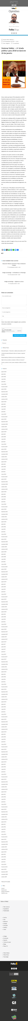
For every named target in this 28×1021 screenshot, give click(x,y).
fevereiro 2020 (4, 566)
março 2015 (3, 714)
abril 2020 (3, 561)
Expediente (6, 908)
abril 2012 (3, 801)
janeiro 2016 (3, 689)
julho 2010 (3, 854)
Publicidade (6, 910)
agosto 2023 (3, 461)
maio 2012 (3, 799)
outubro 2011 (4, 816)
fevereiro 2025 (4, 416)
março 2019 (3, 594)
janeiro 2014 (3, 749)
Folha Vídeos (6, 953)
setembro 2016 (4, 669)
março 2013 (3, 774)
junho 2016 (3, 676)
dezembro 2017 (4, 631)
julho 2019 (3, 584)
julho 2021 (3, 524)
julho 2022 (3, 494)
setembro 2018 (4, 609)
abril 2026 (3, 381)
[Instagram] (15, 5)
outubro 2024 (4, 426)
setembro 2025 (4, 399)
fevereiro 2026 (4, 386)
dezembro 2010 (4, 841)
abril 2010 (3, 861)
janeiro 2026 (3, 389)
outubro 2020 (4, 546)
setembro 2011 (4, 819)
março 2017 (3, 654)
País (4, 919)
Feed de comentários (5, 891)
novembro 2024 (4, 424)
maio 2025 (3, 409)
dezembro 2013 (4, 751)
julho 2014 (3, 734)
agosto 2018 (3, 611)
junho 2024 (3, 436)
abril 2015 (3, 711)
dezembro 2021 (4, 511)
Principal (5, 925)
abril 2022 (3, 501)
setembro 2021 (4, 519)
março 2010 (3, 864)
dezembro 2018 (4, 601)
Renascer (5, 921)
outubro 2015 (4, 696)
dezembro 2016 (4, 661)
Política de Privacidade (5, 881)
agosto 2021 (3, 521)
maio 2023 (3, 469)
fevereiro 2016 (4, 686)
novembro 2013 (4, 754)
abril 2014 (3, 741)
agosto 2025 (3, 401)
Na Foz (5, 917)
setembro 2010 (4, 849)
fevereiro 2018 (4, 626)
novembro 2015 (4, 694)
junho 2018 (3, 616)
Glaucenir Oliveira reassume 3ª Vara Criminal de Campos (14, 264)
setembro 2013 (4, 759)
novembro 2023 (4, 454)
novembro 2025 (4, 394)
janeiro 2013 (3, 779)
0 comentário (16, 43)
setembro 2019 (4, 579)
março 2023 (3, 474)
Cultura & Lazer (7, 942)
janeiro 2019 (3, 599)
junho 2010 (3, 856)
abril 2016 (3, 681)
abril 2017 (3, 651)
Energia (5, 923)
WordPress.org (4, 893)
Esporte (5, 940)
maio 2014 (3, 739)
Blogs (4, 944)
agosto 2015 (3, 701)
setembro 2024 (4, 429)
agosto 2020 (3, 551)
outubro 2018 (4, 606)
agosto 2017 (3, 641)
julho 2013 (3, 764)
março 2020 (3, 564)
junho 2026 (3, 376)
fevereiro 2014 (4, 746)
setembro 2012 (4, 789)
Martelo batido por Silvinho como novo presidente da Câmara (13, 357)
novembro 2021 (4, 514)
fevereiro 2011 (4, 836)
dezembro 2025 (4, 391)
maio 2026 (3, 379)
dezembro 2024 (4, 421)
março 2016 (3, 684)
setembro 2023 (4, 459)
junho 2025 (3, 406)
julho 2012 (3, 794)
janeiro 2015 (3, 719)
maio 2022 (3, 499)
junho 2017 (3, 646)
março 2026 (3, 384)
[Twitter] (14, 5)
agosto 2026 (3, 371)
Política (5, 927)
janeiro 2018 (3, 629)
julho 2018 (3, 614)
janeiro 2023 (3, 479)
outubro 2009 (4, 876)
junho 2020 (3, 556)
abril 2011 (3, 831)
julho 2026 (3, 374)
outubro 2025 (4, 396)
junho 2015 (3, 706)
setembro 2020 (4, 549)
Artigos (5, 936)
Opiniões (14, 11)
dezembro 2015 (4, 691)
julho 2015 (3, 704)
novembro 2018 (4, 604)
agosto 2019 (3, 581)
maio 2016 (3, 679)
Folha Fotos (6, 954)
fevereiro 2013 (4, 776)
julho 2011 (3, 824)
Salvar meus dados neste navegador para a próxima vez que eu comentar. (13, 323)
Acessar (2, 888)
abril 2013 (3, 771)
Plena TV (5, 946)
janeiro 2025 (3, 419)
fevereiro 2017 (4, 656)
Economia (5, 938)
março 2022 (3, 504)
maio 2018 (3, 619)
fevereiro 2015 (4, 716)
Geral (4, 929)
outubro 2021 (4, 516)
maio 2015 (3, 709)
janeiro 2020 (3, 569)
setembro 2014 (4, 729)
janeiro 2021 (3, 539)
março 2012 (3, 804)
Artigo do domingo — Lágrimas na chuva (14, 281)
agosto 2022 (3, 491)
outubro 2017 (4, 636)
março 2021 (3, 534)
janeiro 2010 (3, 869)
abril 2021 (3, 531)
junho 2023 (3, 466)
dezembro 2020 (4, 541)
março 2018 (3, 624)
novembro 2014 (4, 724)
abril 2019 (3, 591)
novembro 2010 (4, 844)
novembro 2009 (4, 874)
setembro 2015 (4, 699)
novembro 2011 (4, 814)
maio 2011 (3, 829)
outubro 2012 (4, 786)
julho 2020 (3, 554)
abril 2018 (3, 621)
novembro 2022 (4, 484)
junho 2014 (3, 736)
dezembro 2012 (4, 781)
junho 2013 (3, 766)
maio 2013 (3, 769)
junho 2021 (3, 526)
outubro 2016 (4, 666)
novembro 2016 (4, 664)
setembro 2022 (4, 489)
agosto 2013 (3, 761)
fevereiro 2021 (4, 536)
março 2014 (3, 744)
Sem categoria (6, 43)
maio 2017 (3, 649)
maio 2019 (3, 589)
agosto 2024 (3, 431)
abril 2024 (3, 441)
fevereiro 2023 (4, 476)
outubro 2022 (4, 486)
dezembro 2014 (4, 721)
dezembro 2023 (4, 451)
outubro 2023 (4, 456)
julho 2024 (3, 434)
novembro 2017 (4, 634)
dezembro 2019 (4, 571)
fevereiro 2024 (4, 446)
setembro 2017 (4, 639)
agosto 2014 (3, 731)
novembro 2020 (4, 544)
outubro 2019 (4, 576)
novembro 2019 (4, 574)
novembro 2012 (4, 784)
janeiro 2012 (3, 809)
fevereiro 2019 (4, 596)
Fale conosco (12, 2)
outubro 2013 (4, 756)
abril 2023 (3, 471)
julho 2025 (3, 404)
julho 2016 (3, 674)
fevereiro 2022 (4, 506)
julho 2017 (3, 644)
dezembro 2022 (4, 481)
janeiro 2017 (3, 659)
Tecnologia (5, 956)
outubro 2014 (4, 726)
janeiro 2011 (3, 839)
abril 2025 (3, 411)
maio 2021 (3, 529)
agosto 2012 (3, 791)
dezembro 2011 (4, 811)
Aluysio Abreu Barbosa (8, 39)
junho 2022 (3, 496)
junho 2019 (3, 586)
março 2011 (3, 834)
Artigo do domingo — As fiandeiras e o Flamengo (14, 272)
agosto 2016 (3, 671)
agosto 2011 (3, 821)
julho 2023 (3, 464)
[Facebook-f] (12, 5)
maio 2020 (3, 559)
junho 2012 (3, 796)
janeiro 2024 (3, 449)
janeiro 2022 (3, 509)
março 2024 (3, 444)
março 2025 (3, 414)
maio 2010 (3, 859)
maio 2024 (3, 439)
